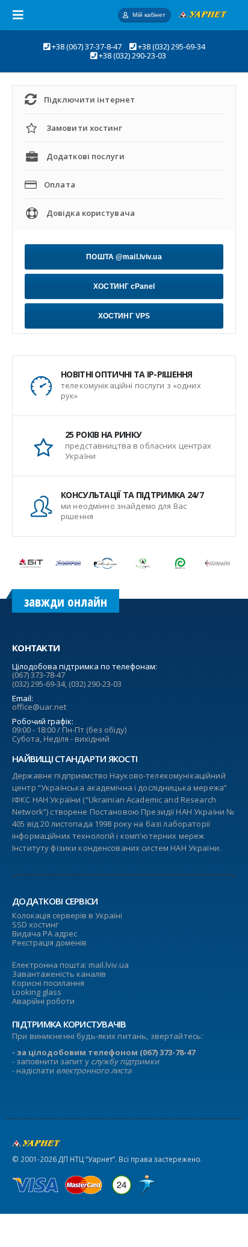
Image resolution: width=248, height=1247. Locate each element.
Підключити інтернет (89, 99)
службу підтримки (125, 1061)
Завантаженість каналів (59, 973)
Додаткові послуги (85, 156)
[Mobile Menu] (21, 15)
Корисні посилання (48, 982)
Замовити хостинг (84, 127)
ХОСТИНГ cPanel (124, 286)
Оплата (59, 184)
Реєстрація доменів (49, 942)
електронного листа (93, 1070)
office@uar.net (39, 706)
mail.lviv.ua (108, 964)
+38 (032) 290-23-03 (132, 55)
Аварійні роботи (43, 1001)
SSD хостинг (35, 924)
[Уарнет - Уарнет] (203, 14)
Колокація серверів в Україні (67, 915)
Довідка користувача (90, 212)
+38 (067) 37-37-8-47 (87, 46)
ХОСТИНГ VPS (124, 316)
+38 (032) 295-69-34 (171, 46)
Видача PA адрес (44, 933)
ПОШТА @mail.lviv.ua (123, 257)
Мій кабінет (149, 14)
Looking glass (36, 992)
